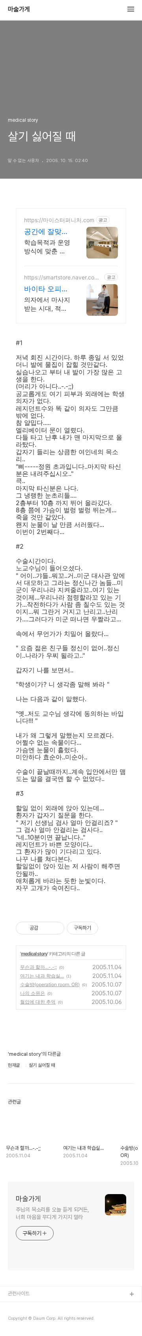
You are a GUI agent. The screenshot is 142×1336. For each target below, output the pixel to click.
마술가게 (19, 9)
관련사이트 (19, 1293)
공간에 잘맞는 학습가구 (46, 231)
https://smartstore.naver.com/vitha (62, 277)
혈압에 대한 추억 (38, 1002)
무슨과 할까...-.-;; (38, 967)
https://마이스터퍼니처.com (59, 220)
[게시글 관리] (55, 928)
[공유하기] (45, 928)
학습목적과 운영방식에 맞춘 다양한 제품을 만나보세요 (47, 246)
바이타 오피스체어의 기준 (46, 289)
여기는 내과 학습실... (42, 976)
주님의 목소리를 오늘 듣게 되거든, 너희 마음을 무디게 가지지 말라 (52, 1213)
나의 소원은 (32, 993)
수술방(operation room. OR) (50, 984)
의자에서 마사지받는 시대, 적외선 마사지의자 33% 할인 (47, 304)
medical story (34, 954)
